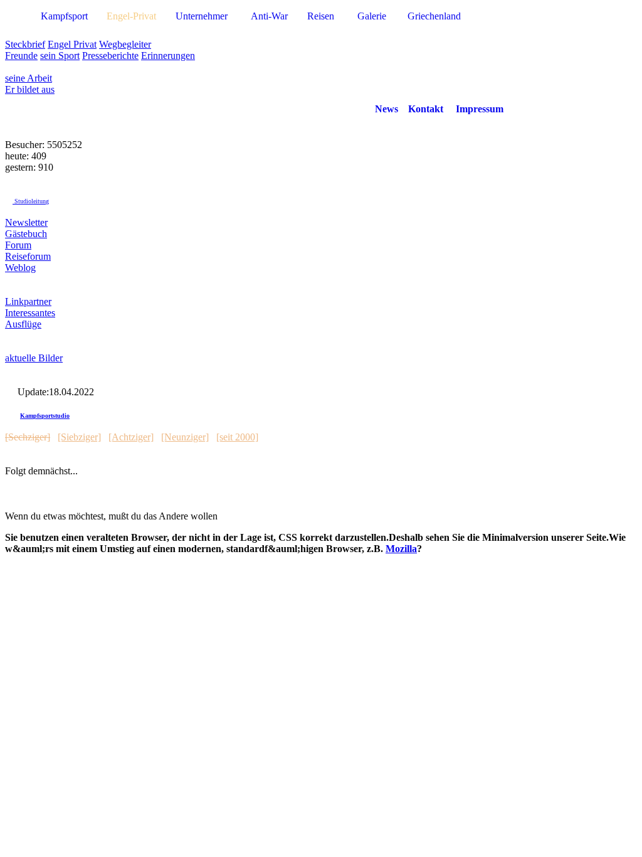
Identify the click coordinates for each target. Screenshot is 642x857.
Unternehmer (202, 16)
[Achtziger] (131, 437)
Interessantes (30, 312)
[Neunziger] (185, 437)
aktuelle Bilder (34, 358)
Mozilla (401, 548)
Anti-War (269, 16)
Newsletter (26, 222)
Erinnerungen (168, 55)
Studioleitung (31, 201)
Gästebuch (26, 233)
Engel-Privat (131, 16)
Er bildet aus (30, 89)
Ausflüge (23, 324)
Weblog (20, 267)
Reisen (320, 16)
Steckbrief (25, 44)
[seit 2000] (237, 437)
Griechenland (434, 16)
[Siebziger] (79, 437)
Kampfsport (64, 16)
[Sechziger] (27, 437)
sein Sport (60, 55)
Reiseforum (28, 256)
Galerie (371, 16)
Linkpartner (28, 301)
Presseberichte (110, 55)
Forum (18, 245)
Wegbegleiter (125, 44)
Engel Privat (72, 44)
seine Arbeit (28, 78)
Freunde (21, 55)
